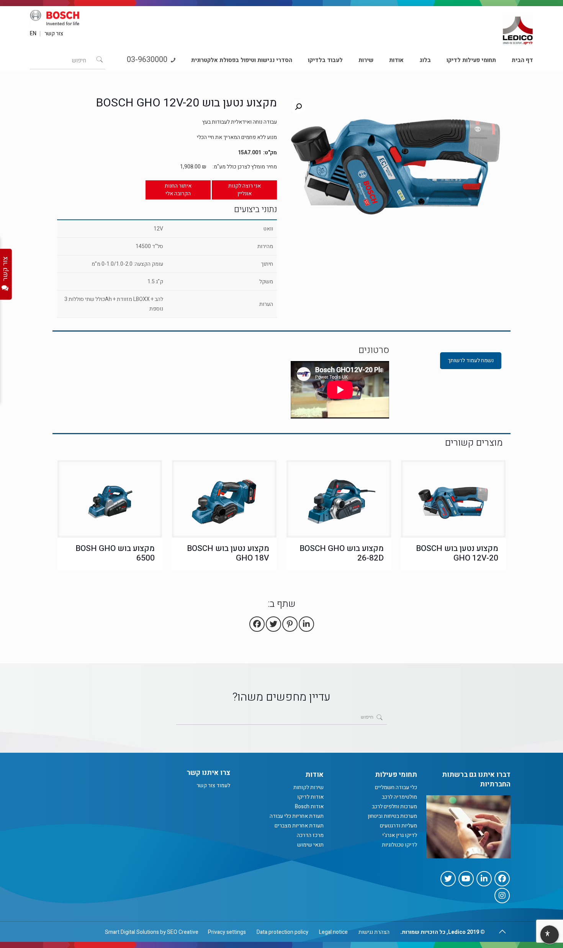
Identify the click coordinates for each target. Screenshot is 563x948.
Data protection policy (282, 932)
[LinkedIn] (484, 878)
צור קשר (53, 33)
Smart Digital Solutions (132, 932)
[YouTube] (466, 878)
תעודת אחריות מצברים (299, 826)
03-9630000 (148, 59)
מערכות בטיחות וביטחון (392, 816)
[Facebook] (502, 878)
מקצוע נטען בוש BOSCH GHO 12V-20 (457, 553)
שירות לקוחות (308, 787)
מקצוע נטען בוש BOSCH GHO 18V (228, 553)
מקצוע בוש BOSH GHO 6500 (115, 553)
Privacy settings (227, 932)
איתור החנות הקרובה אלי (178, 190)
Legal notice (333, 932)
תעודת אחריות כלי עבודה (297, 816)
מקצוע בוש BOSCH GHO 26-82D (342, 553)
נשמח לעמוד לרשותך (471, 360)
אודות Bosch (309, 807)
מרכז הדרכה (310, 835)
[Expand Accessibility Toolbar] (549, 935)
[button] (298, 107)
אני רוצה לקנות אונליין (244, 190)
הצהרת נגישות (374, 932)
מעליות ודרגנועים (398, 826)
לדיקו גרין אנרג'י (399, 835)
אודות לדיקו (310, 797)
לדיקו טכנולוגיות (399, 845)
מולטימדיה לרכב (399, 797)
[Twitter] (448, 878)
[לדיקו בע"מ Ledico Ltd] (517, 27)
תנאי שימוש (310, 845)
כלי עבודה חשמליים (396, 787)
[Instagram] (502, 895)
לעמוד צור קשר (213, 785)
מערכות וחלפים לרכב (394, 807)
